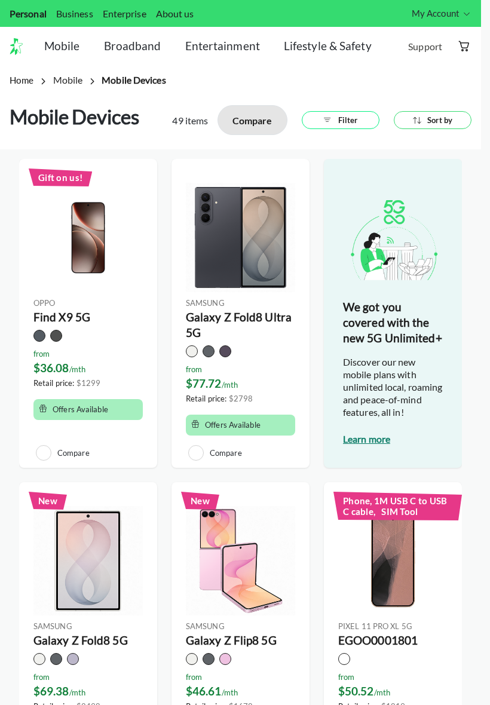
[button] (21, 46)
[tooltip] (441, 13)
